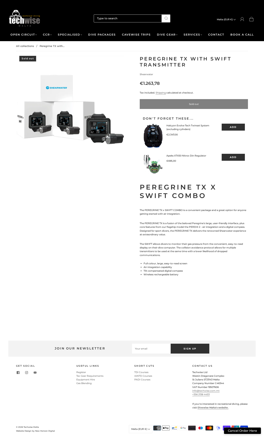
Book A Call (242, 34)
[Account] (242, 19)
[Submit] (166, 18)
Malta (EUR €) (225, 19)
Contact (216, 34)
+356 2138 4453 (201, 394)
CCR (46, 34)
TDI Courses (141, 372)
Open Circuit (22, 34)
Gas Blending (84, 383)
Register (81, 372)
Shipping (161, 92)
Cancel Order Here (242, 431)
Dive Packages (102, 34)
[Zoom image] (70, 110)
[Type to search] (128, 18)
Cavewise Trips (136, 34)
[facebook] (18, 372)
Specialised (69, 34)
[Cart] (251, 19)
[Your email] (151, 349)
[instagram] (26, 372)
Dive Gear (166, 34)
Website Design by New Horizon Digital (35, 431)
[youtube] (35, 372)
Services (192, 34)
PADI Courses (142, 379)
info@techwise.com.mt (206, 390)
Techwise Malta (31, 427)
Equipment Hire (85, 379)
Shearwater (146, 74)
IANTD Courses (143, 375)
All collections (25, 46)
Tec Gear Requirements (89, 375)
